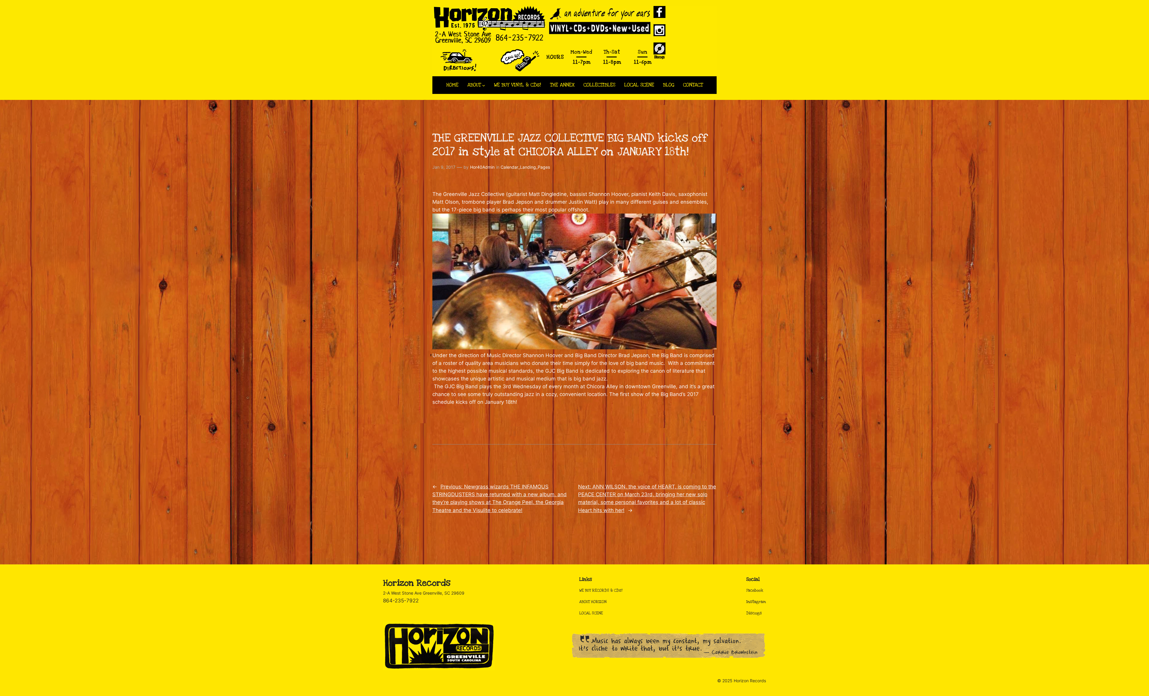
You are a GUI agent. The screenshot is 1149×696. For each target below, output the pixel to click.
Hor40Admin (482, 167)
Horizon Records (416, 583)
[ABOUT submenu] (483, 85)
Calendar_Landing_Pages (525, 167)
